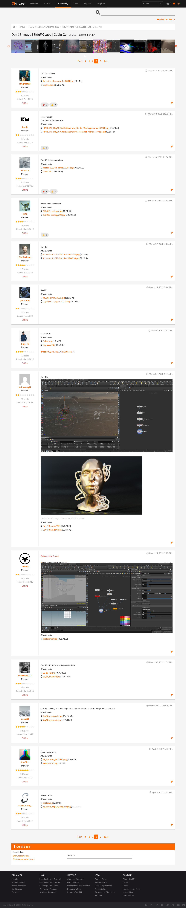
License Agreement (103, 885)
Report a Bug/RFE (74, 892)
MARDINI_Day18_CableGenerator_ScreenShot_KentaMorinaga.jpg (74, 131)
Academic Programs (47, 892)
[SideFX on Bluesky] (162, 905)
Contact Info (128, 895)
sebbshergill (25, 387)
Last (106, 61)
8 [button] (99, 56)
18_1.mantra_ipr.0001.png (55, 759)
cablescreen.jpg (50, 638)
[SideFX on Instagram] (157, 905)
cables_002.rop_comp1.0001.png (58, 167)
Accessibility (100, 889)
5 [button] (93, 56)
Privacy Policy (101, 882)
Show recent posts (21, 855)
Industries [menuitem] (48, 3)
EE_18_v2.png (49, 672)
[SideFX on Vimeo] (173, 905)
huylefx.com (67, 352)
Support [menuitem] (87, 3)
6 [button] (95, 56)
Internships (128, 892)
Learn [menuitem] (76, 3)
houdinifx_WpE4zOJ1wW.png (57, 806)
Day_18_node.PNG (51, 526)
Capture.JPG (49, 345)
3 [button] (89, 56)
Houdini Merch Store (131, 889)
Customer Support (75, 879)
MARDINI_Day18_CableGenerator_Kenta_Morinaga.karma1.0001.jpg (75, 128)
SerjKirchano (25, 257)
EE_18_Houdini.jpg (51, 676)
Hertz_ (25, 214)
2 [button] (87, 56)
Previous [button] (9, 46)
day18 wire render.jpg (53, 716)
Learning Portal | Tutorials (50, 879)
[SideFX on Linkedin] (183, 905)
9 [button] (101, 56)
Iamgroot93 (25, 83)
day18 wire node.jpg (52, 720)
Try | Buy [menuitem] (101, 3)
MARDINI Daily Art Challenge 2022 (44, 27)
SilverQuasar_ (24, 805)
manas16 (25, 719)
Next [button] (176, 46)
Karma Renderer (19, 885)
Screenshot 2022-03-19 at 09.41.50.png (61, 254)
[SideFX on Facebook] (146, 905)
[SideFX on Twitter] (151, 905)
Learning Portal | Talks (48, 885)
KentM (25, 127)
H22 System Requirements (78, 885)
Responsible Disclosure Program (105, 894)
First (79, 61)
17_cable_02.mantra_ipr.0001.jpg (58, 81)
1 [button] (85, 56)
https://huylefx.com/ (50, 352)
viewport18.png (50, 763)
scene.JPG (47, 171)
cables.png (48, 802)
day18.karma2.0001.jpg (54, 297)
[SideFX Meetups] (167, 905)
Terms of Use (100, 879)
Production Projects (48, 889)
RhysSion (25, 762)
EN (170, 3)
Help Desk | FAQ (74, 882)
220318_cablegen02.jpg (54, 214)
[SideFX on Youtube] (178, 905)
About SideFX (129, 879)
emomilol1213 (25, 675)
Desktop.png (49, 84)
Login (177, 3)
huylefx (25, 344)
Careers (126, 882)
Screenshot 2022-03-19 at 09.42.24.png (61, 258)
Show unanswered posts (24, 859)
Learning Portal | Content (50, 882)
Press (125, 885)
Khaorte (25, 170)
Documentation (74, 889)
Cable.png (47, 341)
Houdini (15, 879)
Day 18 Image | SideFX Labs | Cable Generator (82, 27)
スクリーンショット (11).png (56, 301)
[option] (18, 46)
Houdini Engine (18, 882)
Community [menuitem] (63, 3)
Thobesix (24, 566)
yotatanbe (25, 300)
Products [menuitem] (34, 3)
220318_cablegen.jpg (53, 211)
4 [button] (91, 56)
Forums (22, 27)
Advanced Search (167, 19)
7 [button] (97, 56)
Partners (15, 892)
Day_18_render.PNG (52, 529)
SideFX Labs (17, 889)
